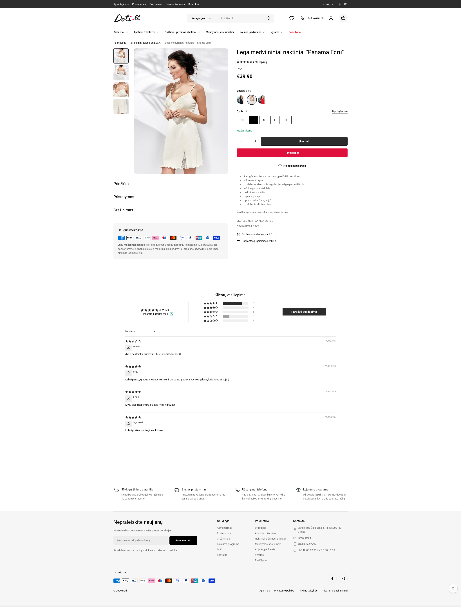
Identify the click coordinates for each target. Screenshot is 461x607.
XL (286, 120)
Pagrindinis (119, 42)
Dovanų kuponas (175, 4)
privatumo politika (167, 550)
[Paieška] (269, 18)
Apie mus (264, 590)
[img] (133, 341)
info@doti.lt (304, 537)
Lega (240, 68)
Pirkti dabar (292, 152)
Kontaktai (193, 4)
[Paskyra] (332, 18)
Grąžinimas (155, 4)
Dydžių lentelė (340, 111)
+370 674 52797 (251, 494)
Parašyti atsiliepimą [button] (304, 312)
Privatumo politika (284, 590)
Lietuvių (325, 4)
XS (244, 121)
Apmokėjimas (121, 4)
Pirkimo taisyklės (308, 590)
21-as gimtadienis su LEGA (145, 42)
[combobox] (230, 18)
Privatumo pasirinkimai (335, 590)
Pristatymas (139, 4)
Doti (124, 590)
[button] (245, 62)
